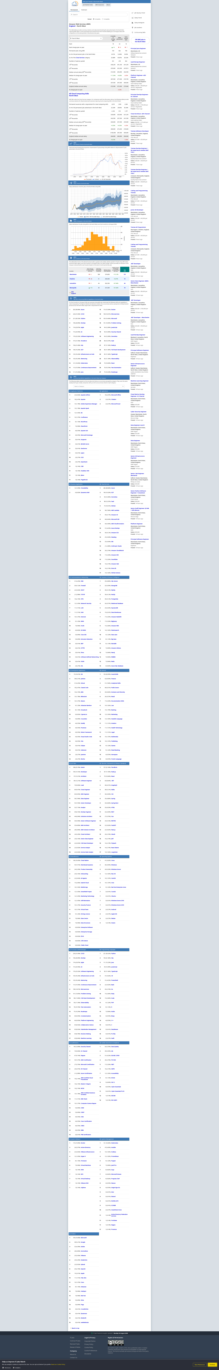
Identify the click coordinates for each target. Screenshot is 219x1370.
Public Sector (115, 687)
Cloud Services (80, 57)
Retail (113, 696)
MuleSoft (83, 1318)
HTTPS (83, 648)
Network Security (86, 603)
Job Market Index (88, 5)
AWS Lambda (115, 510)
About (108, 5)
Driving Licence (85, 914)
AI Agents (84, 878)
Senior (83, 767)
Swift (112, 1038)
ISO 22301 (114, 1100)
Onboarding (84, 874)
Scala (112, 998)
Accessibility (115, 1073)
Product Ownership (86, 869)
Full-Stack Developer (87, 843)
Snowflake (114, 559)
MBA (82, 1130)
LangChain (114, 852)
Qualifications (74, 1043)
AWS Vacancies (99, 5)
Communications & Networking (79, 577)
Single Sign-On (115, 1187)
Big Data (113, 639)
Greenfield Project (86, 891)
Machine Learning (86, 1038)
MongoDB (114, 585)
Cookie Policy (88, 1347)
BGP (82, 643)
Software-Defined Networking (90, 657)
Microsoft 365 (115, 519)
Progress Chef (115, 1178)
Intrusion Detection (86, 639)
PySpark (113, 843)
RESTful (113, 821)
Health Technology (116, 728)
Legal (112, 732)
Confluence (84, 417)
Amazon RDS (115, 626)
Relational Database (117, 603)
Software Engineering (87, 336)
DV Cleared (84, 1069)
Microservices (115, 314)
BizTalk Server (85, 444)
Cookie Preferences (90, 1351)
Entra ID (113, 568)
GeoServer (84, 448)
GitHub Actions (115, 573)
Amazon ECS (115, 532)
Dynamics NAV (85, 492)
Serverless (114, 336)
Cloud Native (85, 860)
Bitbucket (84, 696)
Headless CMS (85, 471)
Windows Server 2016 (117, 900)
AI (81, 332)
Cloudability (84, 488)
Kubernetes (84, 363)
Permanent (74, 10)
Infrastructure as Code (87, 354)
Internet (83, 617)
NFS (82, 1174)
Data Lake (114, 634)
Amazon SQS (115, 564)
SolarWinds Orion (116, 1210)
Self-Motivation (85, 900)
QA (112, 1051)
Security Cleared (116, 332)
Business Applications (76, 484)
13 (124, 279)
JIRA (82, 692)
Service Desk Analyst (87, 852)
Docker (113, 309)
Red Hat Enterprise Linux (118, 887)
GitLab (83, 683)
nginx (82, 453)
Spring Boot (114, 803)
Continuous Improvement (88, 367)
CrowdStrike (84, 1309)
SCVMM (113, 1205)
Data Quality (115, 1046)
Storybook (84, 710)
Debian (113, 918)
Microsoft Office (116, 395)
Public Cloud (84, 945)
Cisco (82, 1282)
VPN (82, 599)
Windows (114, 865)
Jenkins (83, 678)
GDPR (113, 1069)
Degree (83, 1055)
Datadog (113, 537)
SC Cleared (84, 1051)
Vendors (73, 1234)
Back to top (75, 1328)
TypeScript (114, 354)
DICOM (113, 1095)
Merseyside (73, 288)
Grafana (113, 1152)
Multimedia (114, 736)
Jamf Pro (113, 1165)
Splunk (83, 1264)
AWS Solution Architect (88, 830)
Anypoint (83, 439)
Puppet (113, 1161)
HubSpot (83, 1291)
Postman (83, 728)
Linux (113, 860)
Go (112, 989)
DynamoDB (114, 608)
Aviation (113, 723)
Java (82, 372)
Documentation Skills (117, 701)
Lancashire (73, 283)
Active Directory (85, 1147)
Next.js (113, 830)
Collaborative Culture (87, 1025)
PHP (112, 1002)
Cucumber (84, 719)
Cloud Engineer (85, 789)
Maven (83, 701)
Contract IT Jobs (75, 1341)
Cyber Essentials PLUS (117, 1091)
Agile (82, 327)
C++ (112, 1020)
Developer (84, 772)
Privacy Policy (88, 1344)
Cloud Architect (85, 834)
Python (83, 318)
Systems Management (107, 1139)
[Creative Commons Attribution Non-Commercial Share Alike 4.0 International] (128, 1342)
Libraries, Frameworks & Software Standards (113, 763)
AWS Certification (86, 1060)
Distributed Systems (87, 865)
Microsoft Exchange (87, 435)
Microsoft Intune (116, 1174)
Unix (112, 883)
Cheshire (72, 279)
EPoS (82, 936)
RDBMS (113, 657)
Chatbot (113, 399)
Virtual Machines (86, 1165)
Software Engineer (86, 780)
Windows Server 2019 (117, 905)
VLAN (82, 626)
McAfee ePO (114, 1201)
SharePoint (84, 426)
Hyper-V (83, 1156)
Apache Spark (85, 408)
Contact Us (73, 1358)
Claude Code (84, 687)
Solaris (113, 923)
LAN (82, 608)
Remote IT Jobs (75, 1344)
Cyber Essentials (116, 1087)
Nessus (113, 1183)
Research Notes (75, 1347)
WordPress (84, 421)
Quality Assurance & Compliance (110, 1043)
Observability (115, 358)
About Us (73, 1354)
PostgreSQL (114, 599)
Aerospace (114, 754)
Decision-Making (86, 1034)
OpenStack (84, 462)
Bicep (112, 1016)
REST (112, 812)
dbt (112, 541)
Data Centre (84, 918)
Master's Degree (86, 1084)
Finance (113, 678)
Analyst (83, 807)
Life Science (84, 941)
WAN (82, 621)
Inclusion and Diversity (118, 692)
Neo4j (113, 652)
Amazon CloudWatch (117, 550)
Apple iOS (114, 914)
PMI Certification (86, 1134)
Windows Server (116, 869)
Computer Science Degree (88, 1103)
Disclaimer (87, 1354)
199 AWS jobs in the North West (140, 41)
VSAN (82, 661)
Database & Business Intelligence (110, 577)
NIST (112, 1064)
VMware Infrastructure (87, 1152)
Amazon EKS (115, 555)
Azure (82, 309)
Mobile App (84, 887)
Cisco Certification (86, 1121)
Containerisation (86, 1016)
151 (125, 274)
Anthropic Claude (116, 546)
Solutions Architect (86, 816)
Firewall (83, 585)
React (113, 363)
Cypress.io (84, 714)
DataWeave (114, 1029)
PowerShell (114, 980)
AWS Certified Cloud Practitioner (87, 1078)
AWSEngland (73, 292)
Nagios (113, 1225)
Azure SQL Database (117, 666)
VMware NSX (84, 1183)
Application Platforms (77, 391)
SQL (82, 345)
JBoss (82, 475)
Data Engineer (85, 798)
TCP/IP (83, 594)
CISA (82, 1117)
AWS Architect (85, 825)
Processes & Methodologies (78, 949)
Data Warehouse (116, 612)
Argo (112, 1170)
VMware (83, 1255)
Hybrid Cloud (85, 883)
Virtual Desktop (85, 1178)
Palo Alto (83, 1278)
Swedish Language (116, 719)
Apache (83, 399)
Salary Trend (138, 18)
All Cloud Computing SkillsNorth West (79, 95)
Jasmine (83, 754)
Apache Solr (84, 430)
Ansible (113, 1147)
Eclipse (83, 745)
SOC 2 (113, 1082)
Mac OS (113, 874)
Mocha (83, 759)
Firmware (84, 1161)
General (103, 670)
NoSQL (113, 594)
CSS (112, 794)
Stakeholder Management (88, 1029)
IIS (81, 413)
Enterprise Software (87, 927)
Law (112, 705)
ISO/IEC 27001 (115, 1055)
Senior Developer (86, 803)
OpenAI (83, 1269)
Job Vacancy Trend (139, 13)
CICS (82, 457)
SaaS (112, 341)
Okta (82, 1300)
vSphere (83, 1187)
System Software (75, 1139)
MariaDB (113, 643)
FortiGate (114, 1220)
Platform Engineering (87, 1020)
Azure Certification (86, 1073)
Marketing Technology (87, 896)
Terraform (84, 341)
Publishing (114, 741)
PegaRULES (84, 479)
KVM (82, 1170)
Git (82, 674)
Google (83, 1242)
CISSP (82, 1112)
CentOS (113, 878)
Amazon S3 (114, 515)
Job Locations (138, 27)
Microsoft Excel (115, 404)
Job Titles (73, 763)
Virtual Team (84, 909)
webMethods (85, 1322)
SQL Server (114, 581)
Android (113, 909)
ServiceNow (84, 1251)
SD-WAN (83, 630)
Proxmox (114, 1229)
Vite (82, 741)
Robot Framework (86, 732)
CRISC (82, 1125)
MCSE (82, 1088)
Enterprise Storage (86, 932)
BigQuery (114, 621)
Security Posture (86, 905)
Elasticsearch (115, 630)
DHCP (82, 590)
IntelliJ (83, 723)
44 (124, 283)
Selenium (83, 750)
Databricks (84, 1260)
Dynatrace (84, 1313)
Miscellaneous (75, 856)
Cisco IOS (83, 634)
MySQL (113, 590)
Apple (82, 1273)
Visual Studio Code (86, 736)
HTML (113, 807)
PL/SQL (113, 1034)
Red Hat (83, 1295)
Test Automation (116, 367)
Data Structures (85, 923)
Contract (84, 10)
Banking (113, 710)
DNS (82, 581)
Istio (112, 1192)
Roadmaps (114, 372)
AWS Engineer (85, 794)
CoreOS (113, 891)
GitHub (113, 506)
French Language (116, 759)
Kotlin (113, 1011)
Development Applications (78, 670)
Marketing (114, 714)
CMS (82, 466)
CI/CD (82, 314)
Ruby (112, 993)
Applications (104, 391)
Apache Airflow (85, 395)
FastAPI (113, 825)
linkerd (113, 1196)
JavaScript (114, 327)
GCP (82, 350)
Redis (112, 661)
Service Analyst (85, 847)
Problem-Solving (116, 323)
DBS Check (84, 1099)
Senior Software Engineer (88, 821)
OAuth (113, 834)
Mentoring (84, 358)
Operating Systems (106, 856)
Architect (83, 776)
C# (112, 976)
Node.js (113, 345)
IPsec (82, 652)
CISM (82, 1108)
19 (124, 288)
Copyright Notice (89, 1341)
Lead (82, 785)
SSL (82, 666)
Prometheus (115, 1156)
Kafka (113, 789)
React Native (115, 847)
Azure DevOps (115, 528)
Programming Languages (108, 949)
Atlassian (83, 1287)
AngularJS (114, 785)
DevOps (83, 323)
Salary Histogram (139, 22)
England (72, 26)
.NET (112, 780)
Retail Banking (115, 750)
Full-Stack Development (118, 350)
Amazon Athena (116, 648)
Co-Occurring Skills (139, 32)
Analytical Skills (116, 683)
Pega (82, 1304)
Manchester (73, 274)
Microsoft (114, 318)
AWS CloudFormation (117, 524)
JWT (112, 838)
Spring (113, 798)
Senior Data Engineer (87, 838)
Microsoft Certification (87, 1064)
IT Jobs (72, 1338)
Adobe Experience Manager (89, 404)
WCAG (113, 1078)
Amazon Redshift (116, 617)
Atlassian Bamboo (86, 705)
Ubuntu (113, 896)
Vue (112, 816)
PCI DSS (113, 1060)
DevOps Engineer (86, 812)
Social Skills (114, 674)
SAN (82, 612)
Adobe (83, 1246)
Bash (112, 985)
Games (113, 745)
